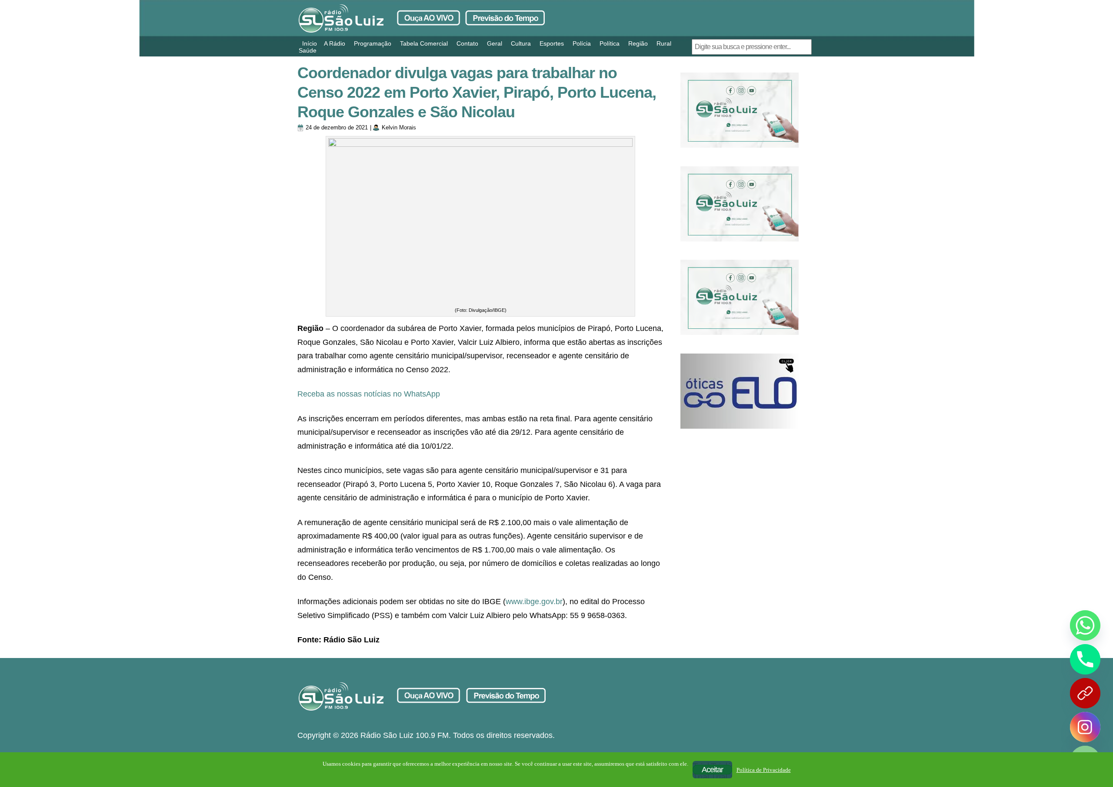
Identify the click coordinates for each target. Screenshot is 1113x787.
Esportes (552, 43)
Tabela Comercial (424, 43)
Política (610, 43)
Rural (663, 43)
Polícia (582, 43)
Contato (467, 43)
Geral (494, 43)
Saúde (308, 50)
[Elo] (739, 391)
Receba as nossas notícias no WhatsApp (368, 394)
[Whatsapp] (1085, 625)
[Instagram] (1085, 727)
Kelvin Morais (399, 127)
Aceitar (712, 769)
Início (309, 43)
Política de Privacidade (763, 770)
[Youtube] (1085, 693)
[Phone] (1085, 659)
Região (638, 43)
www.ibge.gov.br (534, 601)
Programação (372, 43)
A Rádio (334, 43)
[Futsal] (739, 203)
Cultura (521, 43)
